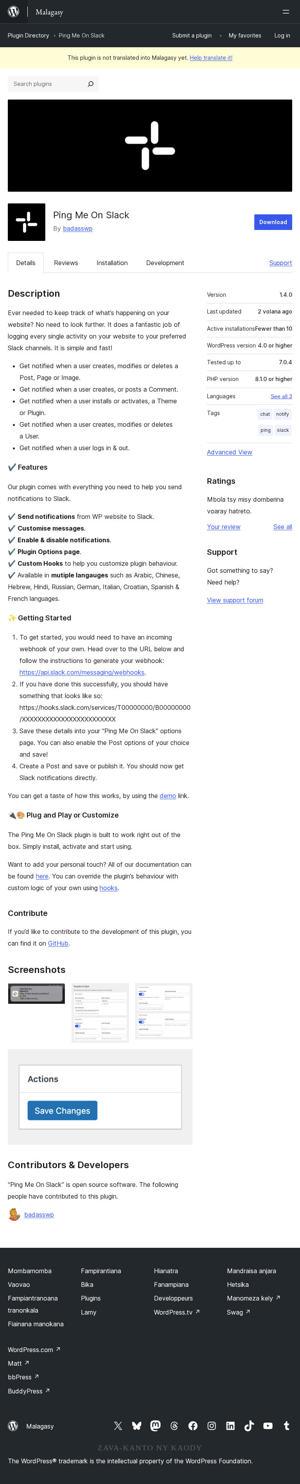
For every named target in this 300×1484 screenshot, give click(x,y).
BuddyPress (29, 1391)
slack (283, 430)
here (42, 876)
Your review (224, 527)
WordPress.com (34, 1350)
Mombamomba (30, 1271)
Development (165, 263)
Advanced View (229, 452)
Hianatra (166, 1271)
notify (282, 414)
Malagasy (40, 1426)
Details (26, 263)
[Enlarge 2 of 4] (118, 994)
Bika (87, 1284)
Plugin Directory (28, 35)
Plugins (91, 1298)
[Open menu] (287, 11)
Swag (239, 1312)
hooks (109, 888)
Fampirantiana (101, 1271)
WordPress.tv (177, 1312)
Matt (19, 1363)
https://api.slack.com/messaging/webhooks (82, 672)
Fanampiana (171, 1284)
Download (273, 222)
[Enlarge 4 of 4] (182, 1060)
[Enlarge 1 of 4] (55, 994)
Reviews (66, 263)
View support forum (235, 600)
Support (281, 263)
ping (266, 430)
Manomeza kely (254, 1298)
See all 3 (281, 396)
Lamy (88, 1312)
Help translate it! (211, 57)
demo (168, 796)
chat (265, 414)
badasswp (78, 228)
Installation (112, 263)
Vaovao (19, 1284)
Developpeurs (173, 1298)
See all (282, 527)
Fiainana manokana (36, 1324)
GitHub (58, 943)
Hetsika (238, 1284)
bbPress (23, 1377)
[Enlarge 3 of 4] (182, 994)
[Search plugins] (90, 84)
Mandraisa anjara (251, 1271)
